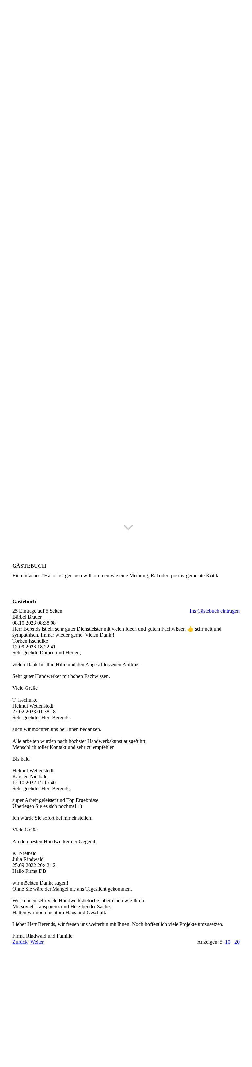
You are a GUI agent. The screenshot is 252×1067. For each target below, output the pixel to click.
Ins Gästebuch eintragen (215, 611)
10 (227, 942)
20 (237, 942)
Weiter (37, 942)
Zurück (20, 942)
